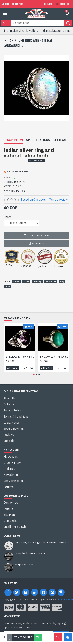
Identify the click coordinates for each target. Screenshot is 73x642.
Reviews (60, 140)
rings (7, 286)
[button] (34, 374)
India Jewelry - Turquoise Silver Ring (54, 356)
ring (62, 281)
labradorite (51, 281)
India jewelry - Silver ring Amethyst (20, 356)
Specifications (38, 140)
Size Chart (38, 243)
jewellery (37, 281)
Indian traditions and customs (31, 553)
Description (13, 140)
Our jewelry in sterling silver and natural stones (41, 542)
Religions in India (24, 564)
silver (26, 281)
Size (6, 217)
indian (16, 281)
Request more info (38, 235)
